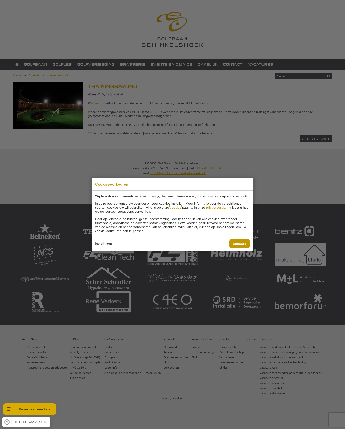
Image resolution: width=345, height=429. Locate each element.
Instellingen (103, 243)
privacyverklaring (218, 207)
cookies (175, 207)
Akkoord (239, 244)
